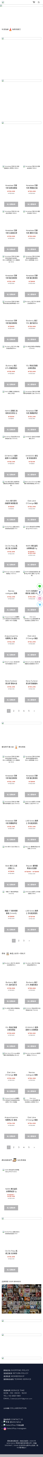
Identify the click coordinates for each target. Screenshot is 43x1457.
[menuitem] (9, 711)
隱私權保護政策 (13, 1441)
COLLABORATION (18, 1408)
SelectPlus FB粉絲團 (14, 1425)
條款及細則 (24, 1441)
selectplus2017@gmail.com (21, 1398)
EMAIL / (7, 1399)
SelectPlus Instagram (16, 1428)
